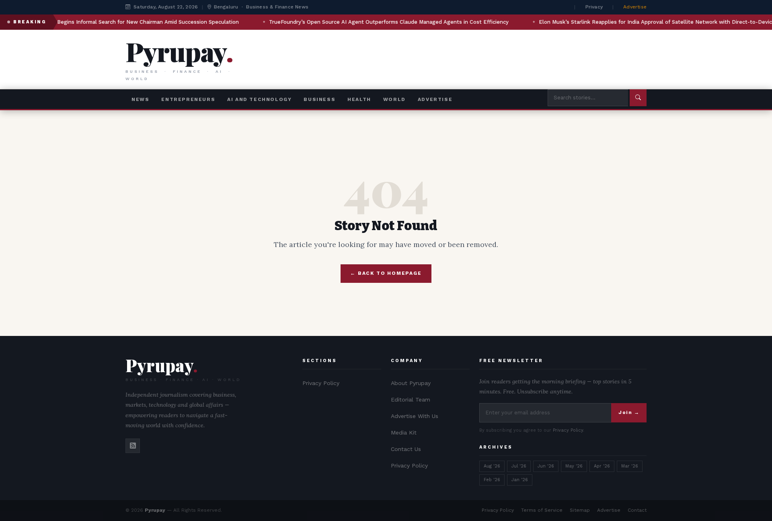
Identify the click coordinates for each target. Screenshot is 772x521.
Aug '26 (492, 466)
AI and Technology (259, 99)
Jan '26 (519, 479)
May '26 (574, 466)
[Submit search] (638, 97)
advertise (435, 99)
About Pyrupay (411, 383)
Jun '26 (546, 466)
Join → (628, 412)
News (140, 99)
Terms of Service (542, 510)
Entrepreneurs (188, 99)
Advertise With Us (414, 416)
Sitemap (580, 510)
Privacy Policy (320, 383)
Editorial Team (410, 399)
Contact (637, 510)
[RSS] (132, 446)
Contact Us (406, 449)
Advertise (635, 7)
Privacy (594, 7)
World (394, 99)
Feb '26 (492, 479)
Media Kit (404, 432)
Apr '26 (602, 466)
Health (359, 99)
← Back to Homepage (385, 273)
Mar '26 (629, 466)
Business (319, 99)
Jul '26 (518, 466)
